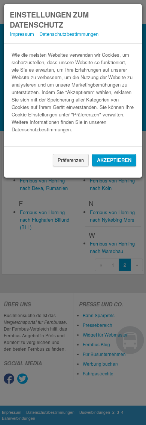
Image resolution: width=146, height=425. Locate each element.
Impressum (22, 33)
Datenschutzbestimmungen (68, 33)
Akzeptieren (114, 159)
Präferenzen (71, 159)
